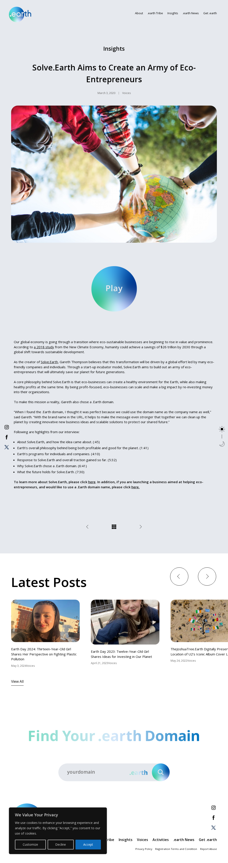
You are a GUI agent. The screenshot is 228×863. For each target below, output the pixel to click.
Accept (88, 844)
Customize (30, 844)
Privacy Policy (143, 849)
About (139, 13)
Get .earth (210, 13)
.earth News (191, 13)
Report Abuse (208, 849)
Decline (60, 844)
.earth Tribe (155, 13)
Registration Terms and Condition (176, 849)
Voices (142, 839)
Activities (161, 839)
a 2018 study (44, 347)
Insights (172, 13)
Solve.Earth (49, 362)
